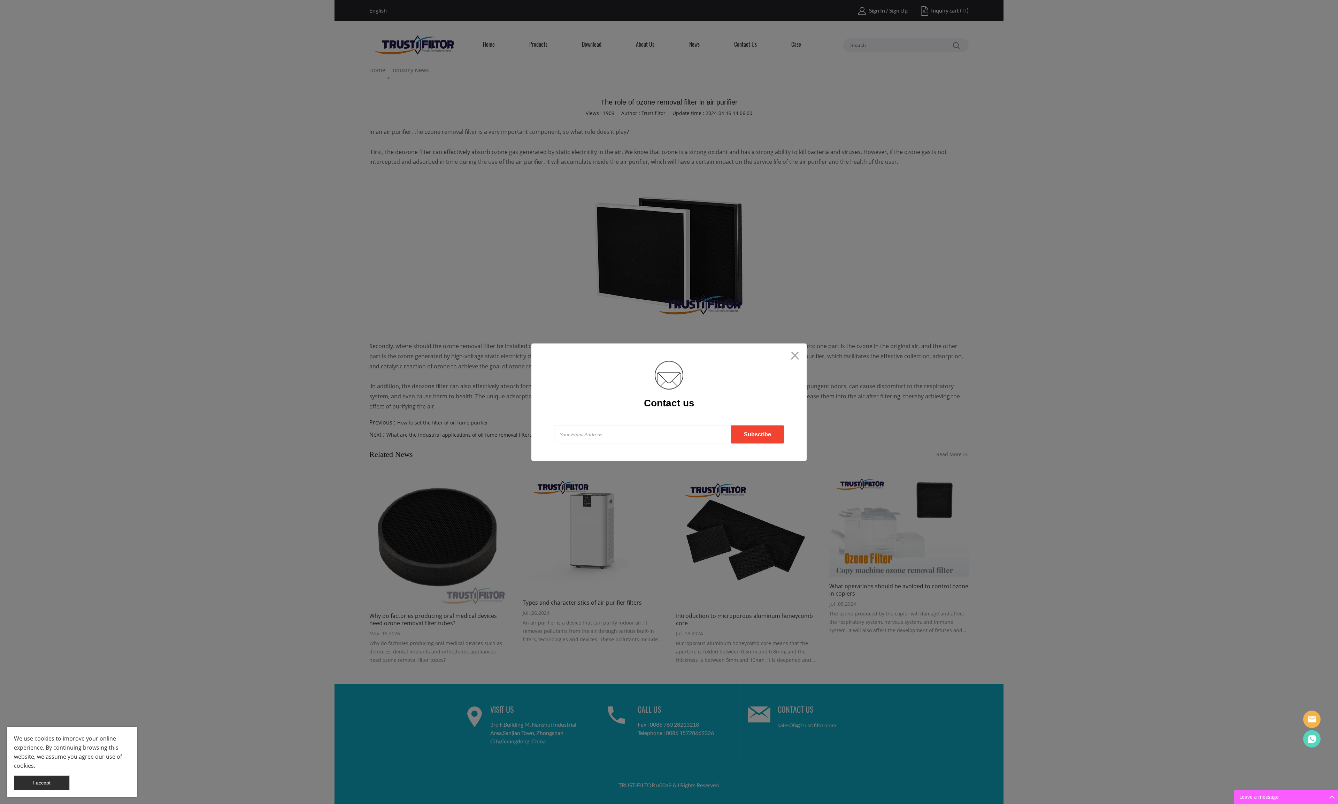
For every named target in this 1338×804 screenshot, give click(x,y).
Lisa (1312, 719)
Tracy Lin (1312, 739)
